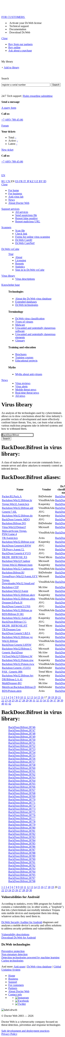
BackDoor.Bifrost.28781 (21, 830)
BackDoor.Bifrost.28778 (21, 821)
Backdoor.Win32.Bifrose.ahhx (18, 598)
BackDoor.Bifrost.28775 (21, 812)
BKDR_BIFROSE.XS (14, 557)
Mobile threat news (25, 389)
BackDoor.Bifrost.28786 (21, 846)
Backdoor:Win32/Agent (15, 591)
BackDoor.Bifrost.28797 (21, 878)
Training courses (24, 357)
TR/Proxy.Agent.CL (13, 549)
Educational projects (26, 360)
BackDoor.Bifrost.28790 (21, 859)
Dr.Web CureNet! (25, 243)
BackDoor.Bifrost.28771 (21, 802)
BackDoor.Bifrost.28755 (21, 755)
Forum (5, 125)
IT (25, 181)
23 (6, 700)
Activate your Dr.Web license (25, 22)
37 (54, 700)
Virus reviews (22, 383)
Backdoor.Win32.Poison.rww (18, 664)
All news (20, 395)
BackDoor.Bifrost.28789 (21, 856)
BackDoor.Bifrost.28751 (21, 742)
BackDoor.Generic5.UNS (16, 606)
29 (27, 700)
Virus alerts (21, 386)
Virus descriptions (25, 278)
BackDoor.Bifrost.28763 (21, 777)
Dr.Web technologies (26, 304)
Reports (19, 263)
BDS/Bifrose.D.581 (13, 614)
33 (41, 700)
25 (13, 700)
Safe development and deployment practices (25, 1030)
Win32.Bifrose (10, 640)
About (18, 257)
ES (17, 181)
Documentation (17, 29)
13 (31, 697)
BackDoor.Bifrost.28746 (21, 727)
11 (25, 697)
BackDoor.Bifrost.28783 (21, 837)
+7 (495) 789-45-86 (12, 119)
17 (45, 887)
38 (58, 700)
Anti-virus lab (15, 196)
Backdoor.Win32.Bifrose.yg (17, 637)
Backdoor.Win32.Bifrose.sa (17, 610)
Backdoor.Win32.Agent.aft (16, 617)
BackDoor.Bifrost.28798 (21, 881)
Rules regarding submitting (38, 95)
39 (61, 700)
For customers (16, 985)
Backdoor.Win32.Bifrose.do (17, 515)
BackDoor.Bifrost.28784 (21, 840)
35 (47, 700)
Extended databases (26, 301)
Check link (21, 233)
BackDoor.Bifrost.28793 (21, 868)
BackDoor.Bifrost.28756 (21, 758)
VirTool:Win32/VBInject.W (17, 656)
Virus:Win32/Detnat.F (14, 527)
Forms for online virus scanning (32, 236)
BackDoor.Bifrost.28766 (21, 786)
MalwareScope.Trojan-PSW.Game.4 (14, 532)
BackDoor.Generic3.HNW (16, 644)
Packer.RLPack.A (12, 496)
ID (44, 181)
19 (52, 697)
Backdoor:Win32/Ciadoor (16, 561)
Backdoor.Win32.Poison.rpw (18, 660)
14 (35, 697)
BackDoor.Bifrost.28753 (21, 749)
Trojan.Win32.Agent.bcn (15, 504)
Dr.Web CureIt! (23, 239)
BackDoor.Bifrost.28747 (21, 730)
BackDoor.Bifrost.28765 (21, 783)
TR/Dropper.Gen (11, 629)
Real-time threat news (27, 392)
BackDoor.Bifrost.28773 (21, 808)
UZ (36, 181)
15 (38, 697)
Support (12, 981)
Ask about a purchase (20, 50)
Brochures (21, 354)
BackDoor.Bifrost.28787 (21, 849)
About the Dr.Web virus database (33, 298)
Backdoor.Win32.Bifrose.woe (18, 541)
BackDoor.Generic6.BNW (16, 545)
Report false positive (26, 218)
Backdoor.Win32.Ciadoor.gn (17, 568)
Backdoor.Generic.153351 (16, 667)
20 (56, 697)
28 (23, 700)
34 (44, 700)
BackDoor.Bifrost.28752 (21, 746)
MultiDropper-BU (12, 683)
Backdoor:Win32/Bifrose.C (17, 648)
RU (3, 181)
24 (9, 700)
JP (28, 181)
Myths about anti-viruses (28, 374)
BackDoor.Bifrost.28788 (21, 852)
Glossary (20, 340)
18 (49, 697)
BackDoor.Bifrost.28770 (21, 799)
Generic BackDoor (12, 652)
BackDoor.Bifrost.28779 (21, 824)
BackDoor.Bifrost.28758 (21, 764)
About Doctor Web (18, 202)
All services (21, 212)
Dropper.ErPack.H (12, 602)
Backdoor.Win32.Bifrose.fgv (17, 675)
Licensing (20, 260)
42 (9, 703)
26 (16, 700)
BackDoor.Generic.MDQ (16, 519)
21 (59, 697)
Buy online (14, 47)
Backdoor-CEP (10, 587)
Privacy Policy (9, 1033)
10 (21, 697)
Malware (20, 324)
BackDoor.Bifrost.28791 (21, 862)
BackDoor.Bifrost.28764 (21, 780)
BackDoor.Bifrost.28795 (21, 874)
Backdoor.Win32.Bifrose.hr (17, 500)
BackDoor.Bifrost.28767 (21, 790)
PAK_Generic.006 (12, 671)
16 (42, 697)
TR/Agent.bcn (10, 537)
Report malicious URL (27, 221)
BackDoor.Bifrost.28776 (21, 815)
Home (11, 975)
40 (2, 703)
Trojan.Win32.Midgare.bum (17, 564)
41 (6, 703)
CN (8, 181)
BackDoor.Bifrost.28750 (21, 739)
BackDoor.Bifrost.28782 (21, 834)
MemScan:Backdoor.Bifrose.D (19, 687)
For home (13, 190)
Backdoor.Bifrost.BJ (13, 572)
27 (20, 700)
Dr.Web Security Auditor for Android (21, 922)
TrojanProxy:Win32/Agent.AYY (20, 576)
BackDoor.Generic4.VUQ (16, 553)
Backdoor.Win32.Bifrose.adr (17, 507)
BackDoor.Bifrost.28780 (21, 827)
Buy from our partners (20, 44)
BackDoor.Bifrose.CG (14, 621)
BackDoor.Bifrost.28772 (21, 805)
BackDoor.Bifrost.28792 (21, 865)
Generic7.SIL (9, 511)
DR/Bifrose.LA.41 (12, 679)
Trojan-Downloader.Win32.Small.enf (18, 582)
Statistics (20, 266)
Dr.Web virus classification (30, 318)
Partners (12, 988)
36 (51, 700)
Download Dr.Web (19, 32)
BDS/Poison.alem (11, 690)
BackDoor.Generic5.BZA (16, 633)
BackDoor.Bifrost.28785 (21, 843)
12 (28, 697)
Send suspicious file (26, 215)
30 (30, 700)
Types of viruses (24, 321)
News (11, 199)
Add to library (11, 67)
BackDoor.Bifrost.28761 (21, 771)
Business (13, 978)
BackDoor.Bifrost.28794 (21, 871)
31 (34, 700)
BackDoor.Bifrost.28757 (21, 761)
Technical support (19, 26)
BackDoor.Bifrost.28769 (21, 796)
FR (21, 181)
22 (2, 700)
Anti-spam (19, 966)
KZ (32, 181)
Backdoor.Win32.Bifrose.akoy (18, 594)
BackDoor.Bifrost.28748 (21, 733)
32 (37, 700)
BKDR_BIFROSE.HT (14, 625)
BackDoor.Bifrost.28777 (21, 818)
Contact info (15, 994)
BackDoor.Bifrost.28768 (21, 793)
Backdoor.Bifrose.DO (14, 523)
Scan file (20, 230)
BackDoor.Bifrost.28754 (21, 752)
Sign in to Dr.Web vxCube (29, 269)
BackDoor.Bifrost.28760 (21, 768)
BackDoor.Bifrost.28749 (21, 736)
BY (41, 181)
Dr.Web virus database (39, 966)
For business (15, 193)
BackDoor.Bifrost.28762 (21, 774)
